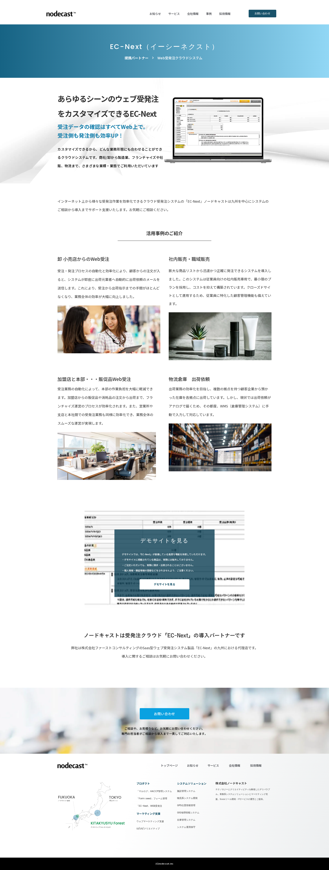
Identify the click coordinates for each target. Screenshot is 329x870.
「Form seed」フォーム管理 (152, 798)
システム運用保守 (186, 827)
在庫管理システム (186, 819)
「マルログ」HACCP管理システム (154, 791)
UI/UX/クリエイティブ (148, 828)
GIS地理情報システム (188, 812)
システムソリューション (191, 783)
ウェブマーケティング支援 (150, 821)
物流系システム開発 (187, 798)
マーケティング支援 (148, 813)
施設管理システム (186, 791)
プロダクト (143, 783)
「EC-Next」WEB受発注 (149, 805)
